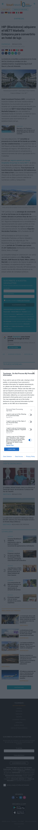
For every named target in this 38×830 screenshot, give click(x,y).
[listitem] (19, 410)
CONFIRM (11, 449)
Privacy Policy (30, 456)
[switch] (30, 415)
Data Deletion (7, 456)
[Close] (34, 374)
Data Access (19, 456)
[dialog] (19, 415)
